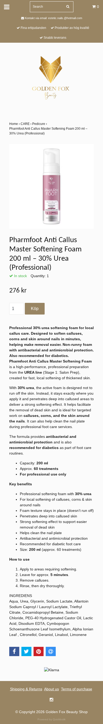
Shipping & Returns (26, 689)
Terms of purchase (76, 689)
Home (15, 124)
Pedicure (40, 124)
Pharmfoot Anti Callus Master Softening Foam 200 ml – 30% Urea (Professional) (48, 131)
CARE (26, 124)
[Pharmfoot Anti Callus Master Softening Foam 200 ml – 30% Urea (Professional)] (51, 186)
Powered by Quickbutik (51, 719)
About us (51, 689)
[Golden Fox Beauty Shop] (52, 77)
